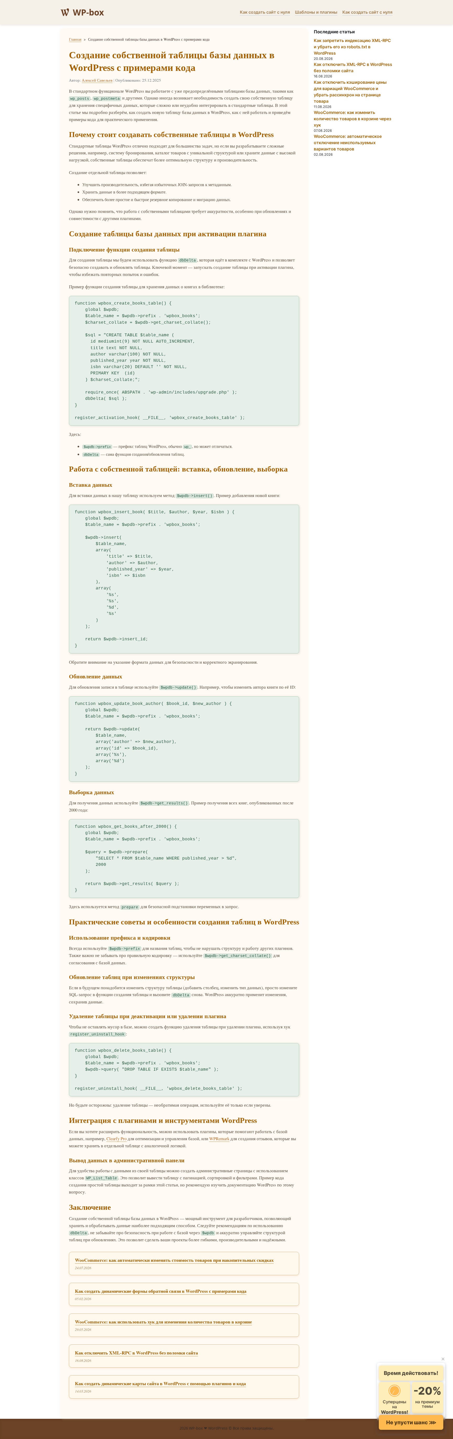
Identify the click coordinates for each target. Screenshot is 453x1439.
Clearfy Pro (116, 1138)
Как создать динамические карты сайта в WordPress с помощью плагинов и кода (160, 1383)
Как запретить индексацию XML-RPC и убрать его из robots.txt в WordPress (352, 47)
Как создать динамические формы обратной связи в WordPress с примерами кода (160, 1291)
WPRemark (219, 1138)
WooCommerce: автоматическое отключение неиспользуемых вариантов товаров (348, 142)
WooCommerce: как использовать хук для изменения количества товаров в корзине (163, 1321)
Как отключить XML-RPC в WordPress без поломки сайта (136, 1352)
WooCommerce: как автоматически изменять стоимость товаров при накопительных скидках (174, 1260)
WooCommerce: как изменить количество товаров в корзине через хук (352, 119)
